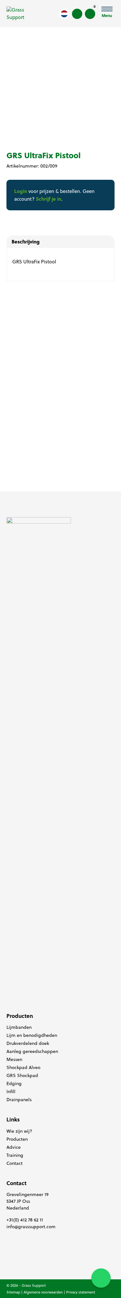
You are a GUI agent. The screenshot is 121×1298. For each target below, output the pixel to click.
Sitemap (13, 1292)
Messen (14, 1059)
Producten (17, 1139)
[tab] (60, 241)
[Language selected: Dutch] (64, 14)
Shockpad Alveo (23, 1067)
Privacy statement (80, 1292)
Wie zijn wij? (19, 1131)
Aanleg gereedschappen (32, 1051)
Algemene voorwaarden (43, 1292)
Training (14, 1155)
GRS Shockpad (22, 1075)
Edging (14, 1083)
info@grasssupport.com (30, 1226)
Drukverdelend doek (27, 1043)
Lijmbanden (19, 1027)
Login (20, 191)
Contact (14, 1163)
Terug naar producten (40, 29)
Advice (13, 1147)
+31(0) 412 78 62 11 (24, 1220)
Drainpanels (19, 1099)
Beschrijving (26, 241)
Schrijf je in (48, 198)
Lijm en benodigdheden (31, 1035)
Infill (10, 1091)
